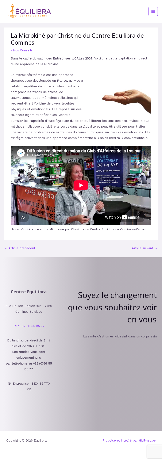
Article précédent (20, 248)
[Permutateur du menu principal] (153, 11)
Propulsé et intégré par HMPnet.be (129, 440)
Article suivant (144, 248)
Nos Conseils (23, 50)
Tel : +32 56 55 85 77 (29, 326)
